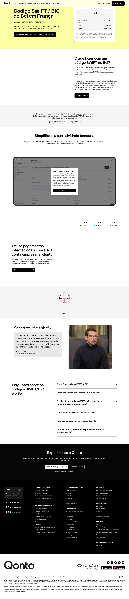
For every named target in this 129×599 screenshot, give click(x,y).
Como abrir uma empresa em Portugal (107, 529)
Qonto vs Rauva (70, 516)
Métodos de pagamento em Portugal (106, 532)
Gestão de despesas (40, 522)
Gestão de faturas (40, 529)
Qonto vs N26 (69, 519)
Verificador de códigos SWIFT (104, 490)
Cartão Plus (69, 498)
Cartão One (69, 495)
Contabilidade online (40, 519)
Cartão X (68, 493)
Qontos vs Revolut (71, 514)
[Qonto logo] (7, 3)
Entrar (108, 3)
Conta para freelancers (41, 493)
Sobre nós (99, 506)
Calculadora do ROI (101, 498)
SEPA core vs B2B (101, 537)
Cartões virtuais (70, 501)
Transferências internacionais (43, 514)
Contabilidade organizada (103, 534)
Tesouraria (38, 524)
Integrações (99, 545)
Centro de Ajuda (100, 508)
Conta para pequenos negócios (43, 495)
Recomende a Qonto (102, 493)
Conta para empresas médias (43, 498)
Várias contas (39, 501)
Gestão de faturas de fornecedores (45, 532)
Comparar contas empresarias (74, 511)
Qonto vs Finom (70, 524)
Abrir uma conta (118, 3)
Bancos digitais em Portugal (73, 535)
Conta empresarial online (42, 490)
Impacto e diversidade (102, 516)
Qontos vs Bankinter (71, 522)
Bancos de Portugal (71, 532)
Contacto (99, 511)
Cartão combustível (71, 503)
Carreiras (99, 514)
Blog (97, 524)
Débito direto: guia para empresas (105, 527)
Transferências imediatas (42, 511)
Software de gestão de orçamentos (45, 527)
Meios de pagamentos (41, 508)
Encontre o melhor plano (103, 495)
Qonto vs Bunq (70, 527)
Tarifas (8, 490)
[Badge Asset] (108, 562)
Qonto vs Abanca (70, 529)
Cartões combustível (71, 537)
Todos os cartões (70, 490)
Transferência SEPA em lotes (43, 516)
